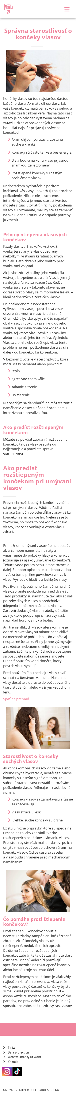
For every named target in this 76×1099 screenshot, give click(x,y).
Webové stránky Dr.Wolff (24, 1057)
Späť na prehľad (16, 699)
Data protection (18, 1052)
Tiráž (11, 1047)
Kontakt (12, 1062)
